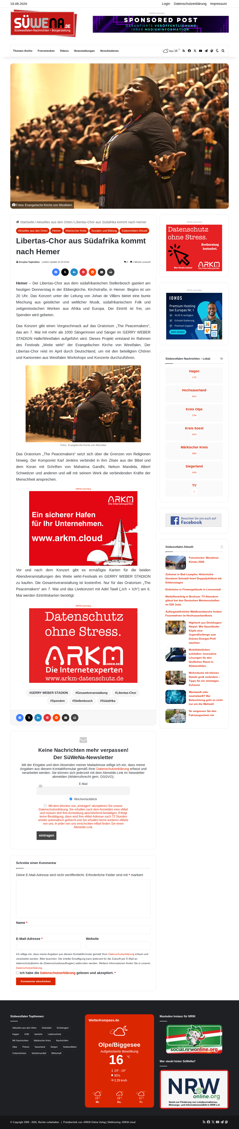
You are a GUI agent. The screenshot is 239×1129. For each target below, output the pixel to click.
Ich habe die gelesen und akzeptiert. (68, 973)
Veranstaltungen (84, 50)
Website (92, 939)
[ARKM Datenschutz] (83, 645)
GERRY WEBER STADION (49, 692)
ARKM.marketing (156, 13)
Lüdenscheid (54, 1034)
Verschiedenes (109, 50)
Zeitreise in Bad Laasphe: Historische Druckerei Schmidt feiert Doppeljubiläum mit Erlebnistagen (193, 578)
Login (166, 4)
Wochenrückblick (85, 799)
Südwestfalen (70, 1047)
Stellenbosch (83, 700)
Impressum (218, 4)
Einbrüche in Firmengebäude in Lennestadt (193, 589)
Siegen (54, 1047)
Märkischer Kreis (76, 230)
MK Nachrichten (20, 1040)
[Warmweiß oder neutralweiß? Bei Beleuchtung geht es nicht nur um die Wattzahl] (175, 697)
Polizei (25, 1047)
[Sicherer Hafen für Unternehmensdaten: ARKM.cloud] (83, 528)
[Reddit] (92, 272)
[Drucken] (110, 272)
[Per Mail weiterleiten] (101, 272)
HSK (26, 1034)
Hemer (56, 230)
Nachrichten (62, 1040)
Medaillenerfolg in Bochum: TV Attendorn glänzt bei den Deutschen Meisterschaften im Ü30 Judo (192, 600)
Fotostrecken (46, 50)
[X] (65, 272)
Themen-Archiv (22, 50)
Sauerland (40, 1047)
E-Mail (83, 783)
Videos (64, 50)
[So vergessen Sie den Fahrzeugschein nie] (175, 716)
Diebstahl (47, 1028)
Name (21, 923)
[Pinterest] (83, 272)
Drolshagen (63, 1028)
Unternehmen (19, 1053)
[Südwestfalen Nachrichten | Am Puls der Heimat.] (43, 23)
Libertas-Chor (126, 692)
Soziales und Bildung (104, 230)
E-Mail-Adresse (29, 939)
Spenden (58, 700)
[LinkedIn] (74, 272)
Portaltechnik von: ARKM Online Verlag (84, 1122)
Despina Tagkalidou (29, 262)
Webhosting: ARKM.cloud (121, 1122)
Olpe (14, 1047)
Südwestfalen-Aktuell (134, 230)
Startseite (26, 222)
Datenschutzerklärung (190, 4)
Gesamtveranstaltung (92, 692)
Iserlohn (38, 1034)
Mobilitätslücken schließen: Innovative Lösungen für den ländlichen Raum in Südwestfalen (202, 657)
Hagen (15, 1034)
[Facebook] (56, 272)
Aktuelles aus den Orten (54, 222)
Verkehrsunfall (39, 1053)
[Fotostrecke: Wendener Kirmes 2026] (175, 563)
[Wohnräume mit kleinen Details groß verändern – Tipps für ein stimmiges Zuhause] (175, 678)
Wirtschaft (56, 1053)
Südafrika (108, 700)
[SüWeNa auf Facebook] (193, 525)
